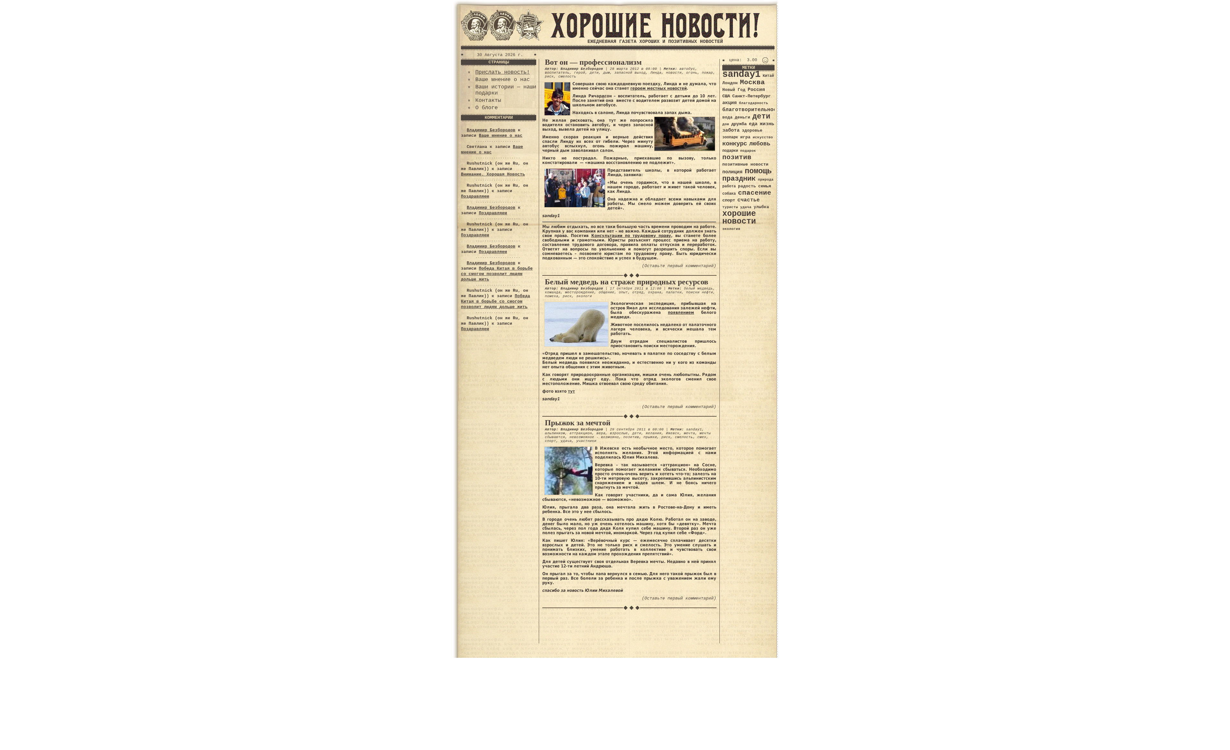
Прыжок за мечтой (578, 423)
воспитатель (557, 73)
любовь (759, 144)
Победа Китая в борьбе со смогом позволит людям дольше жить (497, 274)
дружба (739, 123)
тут (571, 391)
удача (566, 441)
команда (553, 292)
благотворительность (752, 110)
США (726, 96)
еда (753, 123)
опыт (623, 292)
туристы (730, 207)
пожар (707, 73)
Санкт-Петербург (751, 96)
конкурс (734, 144)
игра (745, 137)
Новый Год (733, 89)
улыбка (761, 207)
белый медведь (698, 288)
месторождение (579, 292)
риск (549, 76)
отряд (638, 292)
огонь (691, 73)
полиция (732, 172)
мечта (689, 433)
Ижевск (672, 433)
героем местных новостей (658, 88)
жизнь (767, 124)
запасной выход (630, 73)
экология (731, 229)
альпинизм (555, 433)
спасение (754, 193)
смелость (567, 76)
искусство (763, 137)
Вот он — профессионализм (593, 62)
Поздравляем (475, 196)
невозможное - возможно (594, 437)
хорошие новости (739, 217)
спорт (550, 441)
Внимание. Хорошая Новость (493, 174)
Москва (752, 82)
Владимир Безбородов (491, 130)
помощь (758, 171)
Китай (768, 76)
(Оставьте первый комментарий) (679, 266)
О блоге (486, 108)
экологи (584, 296)
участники (586, 441)
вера (600, 433)
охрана (654, 292)
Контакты (488, 100)
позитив (631, 437)
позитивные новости (745, 164)
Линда (655, 73)
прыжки (650, 437)
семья (764, 186)
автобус (687, 69)
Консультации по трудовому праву (631, 235)
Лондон (730, 83)
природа (766, 179)
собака (729, 194)
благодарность (753, 103)
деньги (742, 117)
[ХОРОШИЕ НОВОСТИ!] (655, 36)
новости (674, 73)
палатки (674, 292)
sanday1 (694, 429)
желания (653, 433)
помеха (551, 296)
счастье (748, 200)
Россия (756, 90)
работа (729, 186)
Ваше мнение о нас (502, 80)
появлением (681, 312)
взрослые (619, 433)
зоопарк (730, 137)
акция (729, 102)
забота (731, 130)
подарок (748, 151)
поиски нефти (699, 292)
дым (606, 73)
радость (747, 186)
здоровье (752, 130)
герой (579, 73)
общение (606, 292)
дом (725, 124)
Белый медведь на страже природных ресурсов (626, 282)
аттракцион (581, 433)
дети (594, 73)
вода (727, 117)
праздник (739, 179)
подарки (730, 151)
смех (701, 437)
